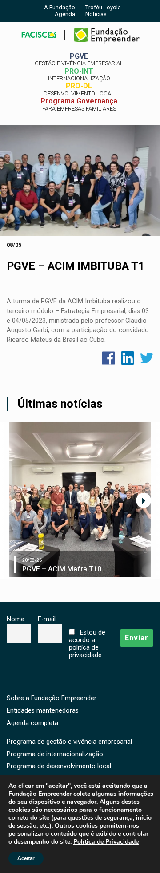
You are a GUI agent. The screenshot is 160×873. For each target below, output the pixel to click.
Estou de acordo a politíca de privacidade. (87, 644)
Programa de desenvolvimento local (59, 766)
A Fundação (59, 7)
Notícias (96, 14)
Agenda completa (32, 723)
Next (143, 500)
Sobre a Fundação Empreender (51, 698)
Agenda (65, 14)
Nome (15, 619)
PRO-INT (79, 74)
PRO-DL (79, 89)
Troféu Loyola (103, 7)
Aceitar (26, 858)
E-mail (47, 619)
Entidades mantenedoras (43, 710)
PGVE (79, 59)
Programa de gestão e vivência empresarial (69, 742)
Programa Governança (78, 104)
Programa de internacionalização (55, 754)
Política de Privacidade (106, 841)
